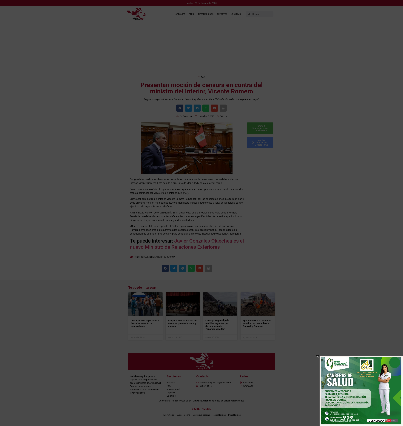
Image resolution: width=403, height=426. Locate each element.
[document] (201, 213)
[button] (317, 357)
